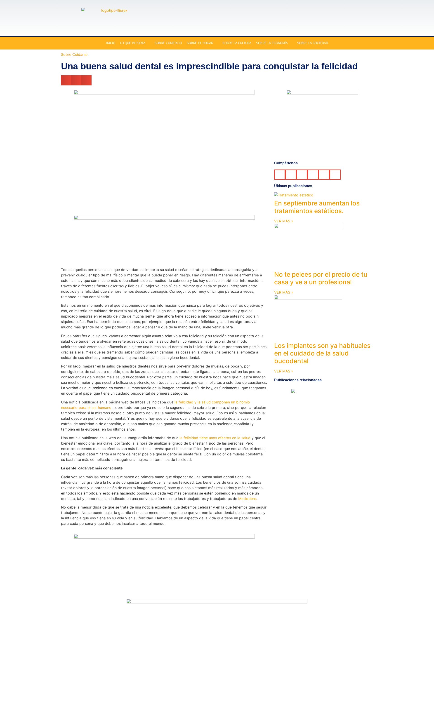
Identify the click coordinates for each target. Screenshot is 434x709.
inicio (110, 43)
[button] (66, 80)
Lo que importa (132, 43)
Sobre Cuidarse (74, 54)
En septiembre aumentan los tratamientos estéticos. (317, 207)
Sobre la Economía (272, 43)
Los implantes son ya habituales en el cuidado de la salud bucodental (322, 353)
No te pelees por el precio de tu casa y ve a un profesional (320, 278)
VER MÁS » (283, 221)
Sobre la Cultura (236, 43)
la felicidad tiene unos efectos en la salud (214, 438)
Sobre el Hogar (200, 43)
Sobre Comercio (168, 43)
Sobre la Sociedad (312, 43)
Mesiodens (247, 498)
